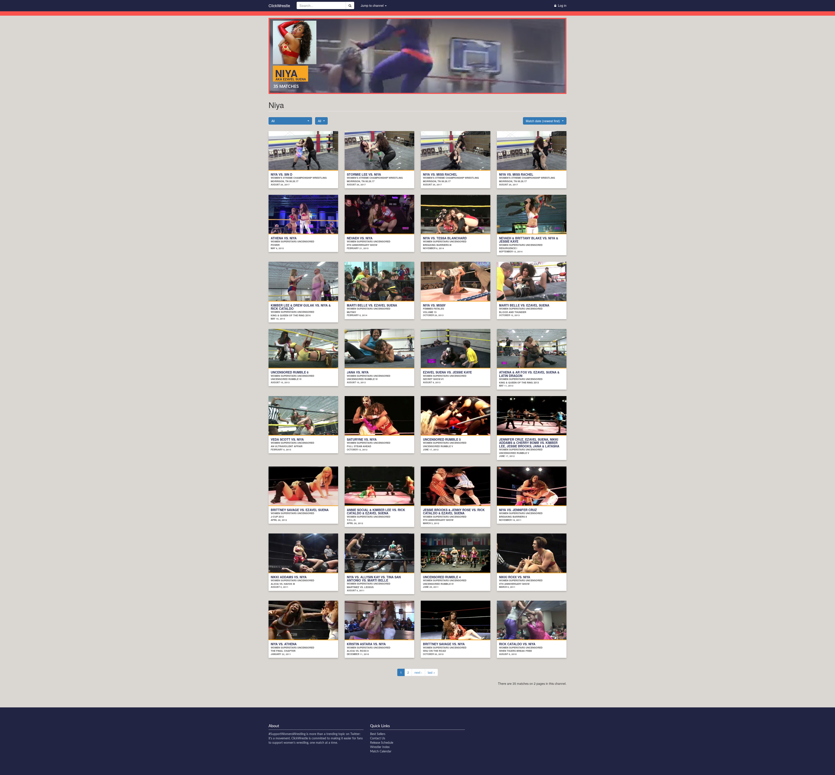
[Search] (350, 5)
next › (418, 672)
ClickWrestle (279, 5)
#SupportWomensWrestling (287, 734)
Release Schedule (381, 742)
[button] (290, 121)
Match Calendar (380, 751)
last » (431, 672)
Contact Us (377, 738)
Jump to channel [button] (372, 5)
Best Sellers (377, 734)
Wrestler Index (380, 747)
